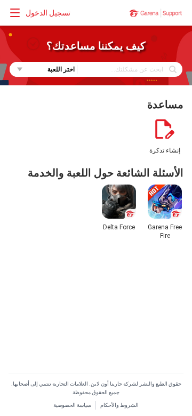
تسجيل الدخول (48, 13)
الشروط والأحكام (119, 405)
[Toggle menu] (15, 12)
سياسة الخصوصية (72, 405)
